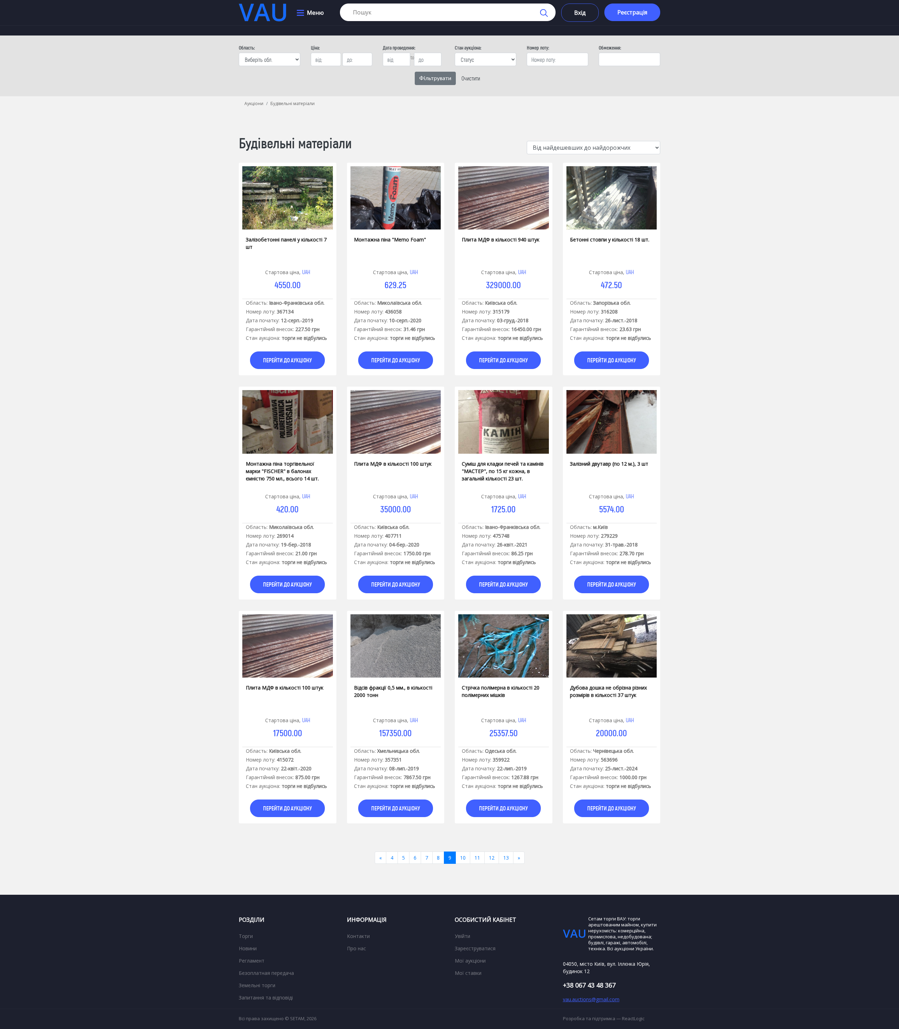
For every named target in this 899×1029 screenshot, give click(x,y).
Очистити (470, 78)
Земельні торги (257, 985)
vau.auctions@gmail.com (591, 999)
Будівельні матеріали (292, 103)
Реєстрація (632, 12)
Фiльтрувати (435, 78)
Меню (315, 13)
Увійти (462, 936)
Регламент (251, 960)
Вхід (580, 13)
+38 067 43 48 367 (589, 985)
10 (463, 857)
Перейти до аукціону (287, 360)
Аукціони (253, 103)
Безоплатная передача (266, 973)
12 (491, 857)
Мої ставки (468, 973)
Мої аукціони (470, 960)
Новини (248, 948)
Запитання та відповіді (266, 997)
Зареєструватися (475, 948)
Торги (246, 936)
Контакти (358, 936)
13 (506, 857)
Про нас (356, 948)
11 (477, 857)
